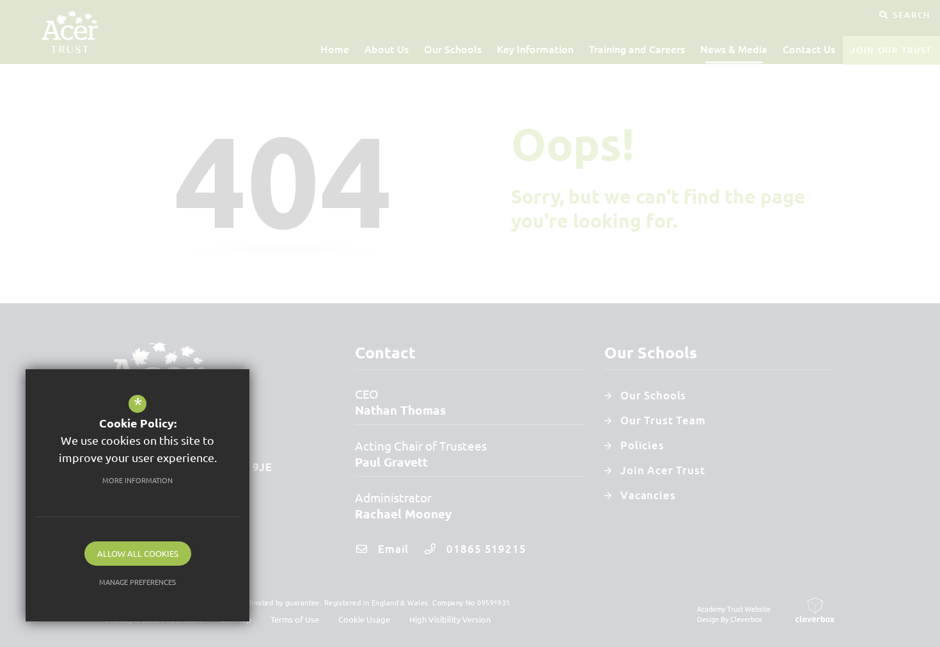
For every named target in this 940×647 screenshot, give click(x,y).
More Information (137, 480)
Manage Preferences (137, 582)
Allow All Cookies (137, 553)
